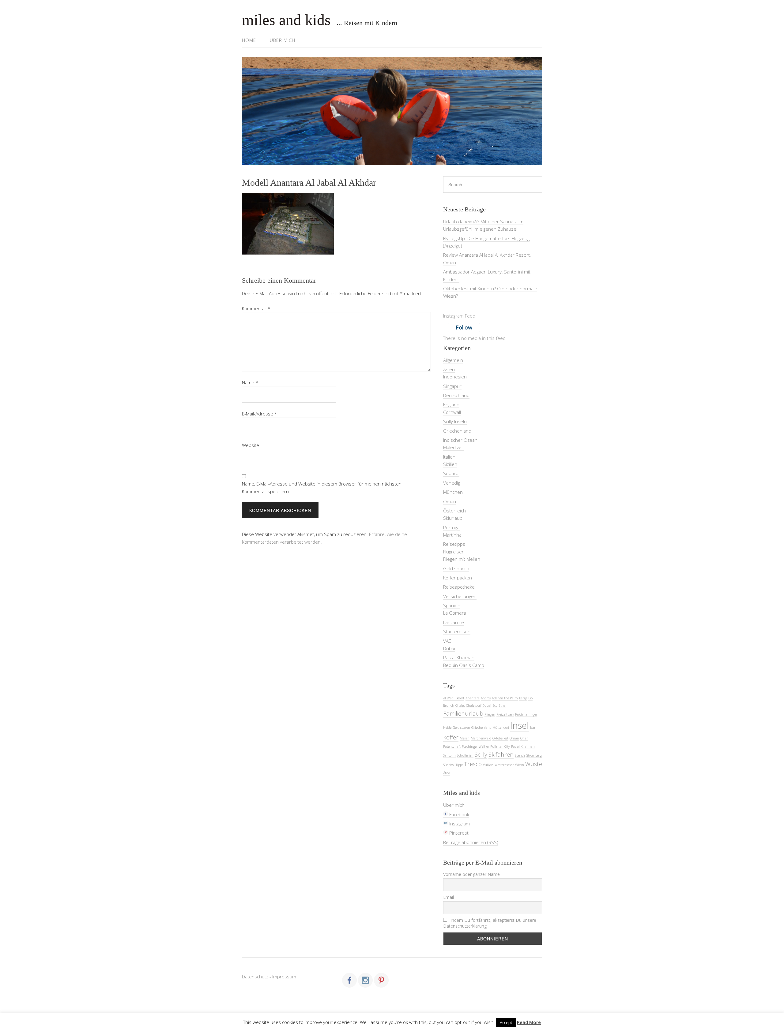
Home (249, 40)
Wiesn (519, 765)
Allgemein (453, 360)
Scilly (481, 754)
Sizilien (450, 464)
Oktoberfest (500, 738)
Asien (449, 369)
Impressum (284, 976)
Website (250, 445)
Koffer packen (457, 578)
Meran (464, 738)
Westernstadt (504, 765)
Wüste (533, 764)
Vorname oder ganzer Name (471, 874)
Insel (519, 725)
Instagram (459, 824)
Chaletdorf (473, 705)
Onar (524, 738)
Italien (449, 457)
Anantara (473, 698)
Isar (532, 727)
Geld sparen (456, 568)
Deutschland (456, 395)
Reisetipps (454, 544)
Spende (520, 755)
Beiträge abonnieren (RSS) (470, 842)
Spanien (451, 605)
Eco (494, 705)
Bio (530, 698)
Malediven (453, 447)
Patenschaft (452, 746)
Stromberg (534, 755)
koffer (450, 737)
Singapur (452, 386)
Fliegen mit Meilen (461, 559)
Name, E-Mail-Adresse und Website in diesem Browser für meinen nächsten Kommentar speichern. (321, 487)
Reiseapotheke (459, 587)
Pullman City (500, 746)
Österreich (454, 511)
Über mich (282, 40)
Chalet (460, 705)
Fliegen (489, 714)
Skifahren (501, 754)
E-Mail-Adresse (259, 414)
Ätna (446, 773)
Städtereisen (456, 631)
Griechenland (457, 431)
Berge (523, 698)
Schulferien (465, 755)
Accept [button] (506, 1022)
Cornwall (452, 412)
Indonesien (455, 377)
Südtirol (451, 473)
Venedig (451, 483)
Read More (529, 1022)
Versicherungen (460, 596)
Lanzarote (453, 622)
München (453, 492)
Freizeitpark (505, 714)
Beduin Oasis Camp (463, 665)
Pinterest (458, 833)
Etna (502, 705)
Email (448, 897)
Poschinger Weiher (475, 746)
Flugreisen (454, 552)
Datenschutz (255, 976)
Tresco (473, 764)
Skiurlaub (452, 518)
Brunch (448, 705)
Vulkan (488, 765)
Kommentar (256, 308)
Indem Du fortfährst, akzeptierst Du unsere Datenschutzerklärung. (489, 923)
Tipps (459, 765)
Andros (486, 698)
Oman (449, 501)
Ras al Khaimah (458, 657)
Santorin (449, 755)
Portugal (451, 527)
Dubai (449, 648)
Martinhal (452, 535)
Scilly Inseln (455, 421)
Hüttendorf (501, 727)
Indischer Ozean (460, 440)
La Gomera (454, 613)
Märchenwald (481, 738)
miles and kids (286, 19)
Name (250, 382)
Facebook (458, 814)
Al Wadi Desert (453, 698)
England (451, 404)
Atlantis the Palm (505, 698)
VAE (447, 641)
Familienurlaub (463, 713)
